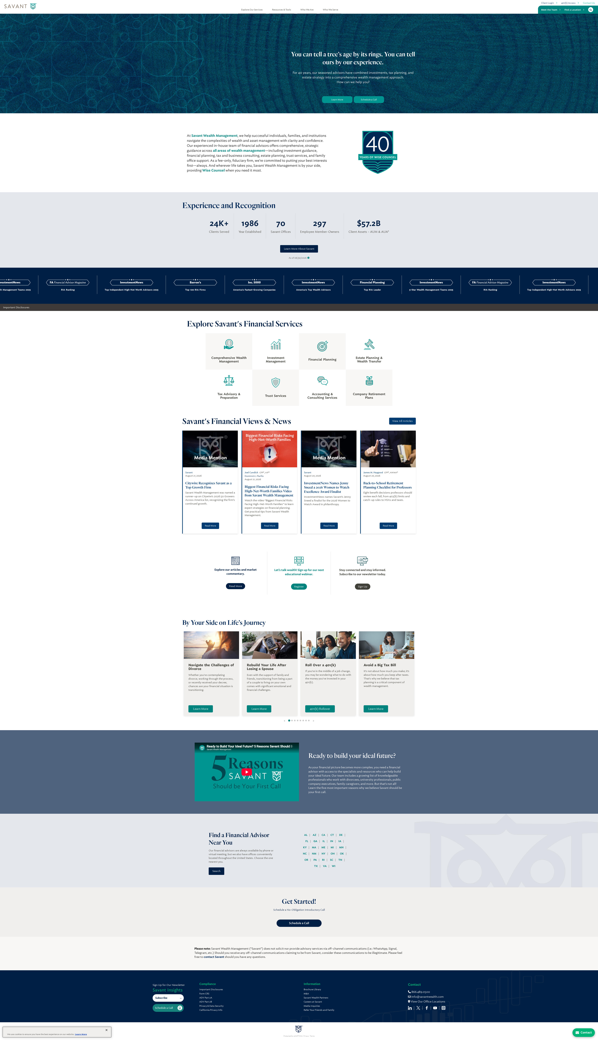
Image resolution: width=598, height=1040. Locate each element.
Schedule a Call (369, 99)
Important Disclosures (16, 307)
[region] (57, 1032)
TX (316, 866)
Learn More (337, 99)
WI (333, 866)
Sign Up (362, 586)
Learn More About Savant (299, 248)
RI (323, 860)
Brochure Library (312, 989)
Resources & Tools (281, 9)
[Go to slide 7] (306, 720)
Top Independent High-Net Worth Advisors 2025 (33, 289)
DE (341, 835)
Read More (210, 525)
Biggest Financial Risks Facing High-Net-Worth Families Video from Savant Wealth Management (269, 491)
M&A (306, 993)
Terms (312, 1036)
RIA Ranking (392, 289)
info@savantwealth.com (427, 996)
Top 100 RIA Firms (97, 289)
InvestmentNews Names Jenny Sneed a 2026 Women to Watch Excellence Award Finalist (326, 487)
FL (307, 841)
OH (333, 853)
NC (305, 853)
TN (340, 860)
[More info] (308, 258)
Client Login (547, 3)
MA (314, 847)
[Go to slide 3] (295, 720)
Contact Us (589, 3)
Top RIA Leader (273, 289)
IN (332, 841)
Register (299, 586)
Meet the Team (549, 9)
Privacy (306, 1036)
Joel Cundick (251, 472)
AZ (315, 835)
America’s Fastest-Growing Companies (156, 289)
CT (332, 835)
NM (314, 853)
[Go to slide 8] (309, 720)
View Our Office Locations (427, 1001)
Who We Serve (330, 9)
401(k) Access (568, 3)
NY (324, 853)
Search (216, 871)
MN (341, 847)
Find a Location (573, 9)
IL (324, 841)
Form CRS (204, 993)
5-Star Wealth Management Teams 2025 (333, 289)
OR (306, 860)
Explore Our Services (252, 9)
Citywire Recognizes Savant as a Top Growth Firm (208, 485)
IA (340, 841)
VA (325, 866)
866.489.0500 (420, 992)
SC (332, 860)
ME (323, 847)
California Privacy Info (210, 1010)
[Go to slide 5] (300, 720)
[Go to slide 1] (289, 721)
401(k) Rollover (320, 709)
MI (333, 847)
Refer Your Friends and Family (319, 1010)
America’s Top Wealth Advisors (215, 289)
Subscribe (161, 998)
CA (324, 835)
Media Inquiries (312, 1006)
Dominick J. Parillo (254, 476)
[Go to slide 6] (303, 720)
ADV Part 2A (205, 997)
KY (305, 847)
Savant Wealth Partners (316, 997)
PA (315, 860)
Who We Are (306, 9)
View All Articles (402, 421)
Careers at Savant (313, 1001)
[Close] (106, 1030)
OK (342, 853)
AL (306, 835)
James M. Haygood (373, 472)
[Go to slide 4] (297, 720)
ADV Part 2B (205, 1001)
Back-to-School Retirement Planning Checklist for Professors (387, 485)
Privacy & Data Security (211, 1006)
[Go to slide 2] (292, 720)
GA (315, 841)
